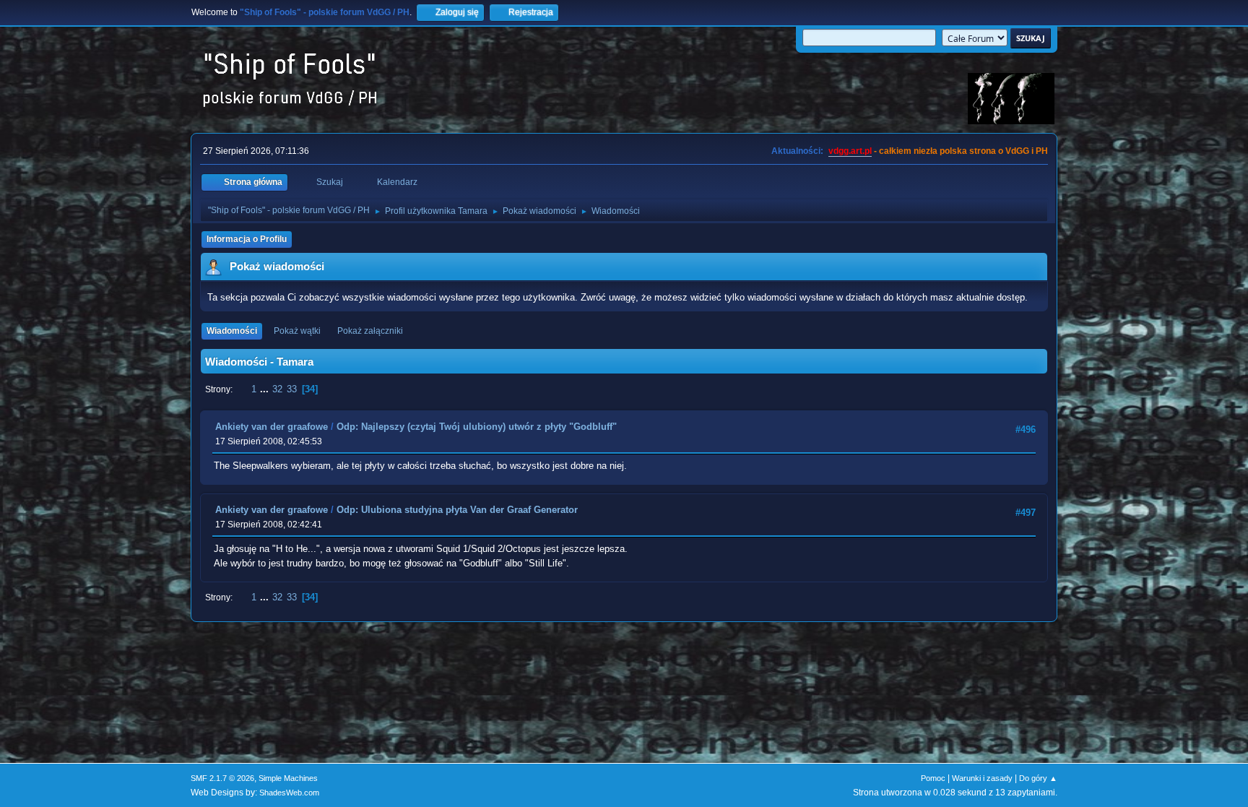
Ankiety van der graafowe (271, 426)
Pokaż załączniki (370, 331)
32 (277, 389)
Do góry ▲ (1038, 778)
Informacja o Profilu (247, 239)
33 (292, 389)
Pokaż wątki (297, 331)
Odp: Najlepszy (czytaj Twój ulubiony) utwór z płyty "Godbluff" (477, 426)
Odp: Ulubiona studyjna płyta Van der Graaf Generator (457, 509)
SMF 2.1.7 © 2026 (222, 778)
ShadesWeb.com (289, 792)
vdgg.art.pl (850, 151)
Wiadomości (232, 331)
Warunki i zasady (982, 778)
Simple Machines (288, 778)
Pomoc (933, 778)
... (266, 389)
